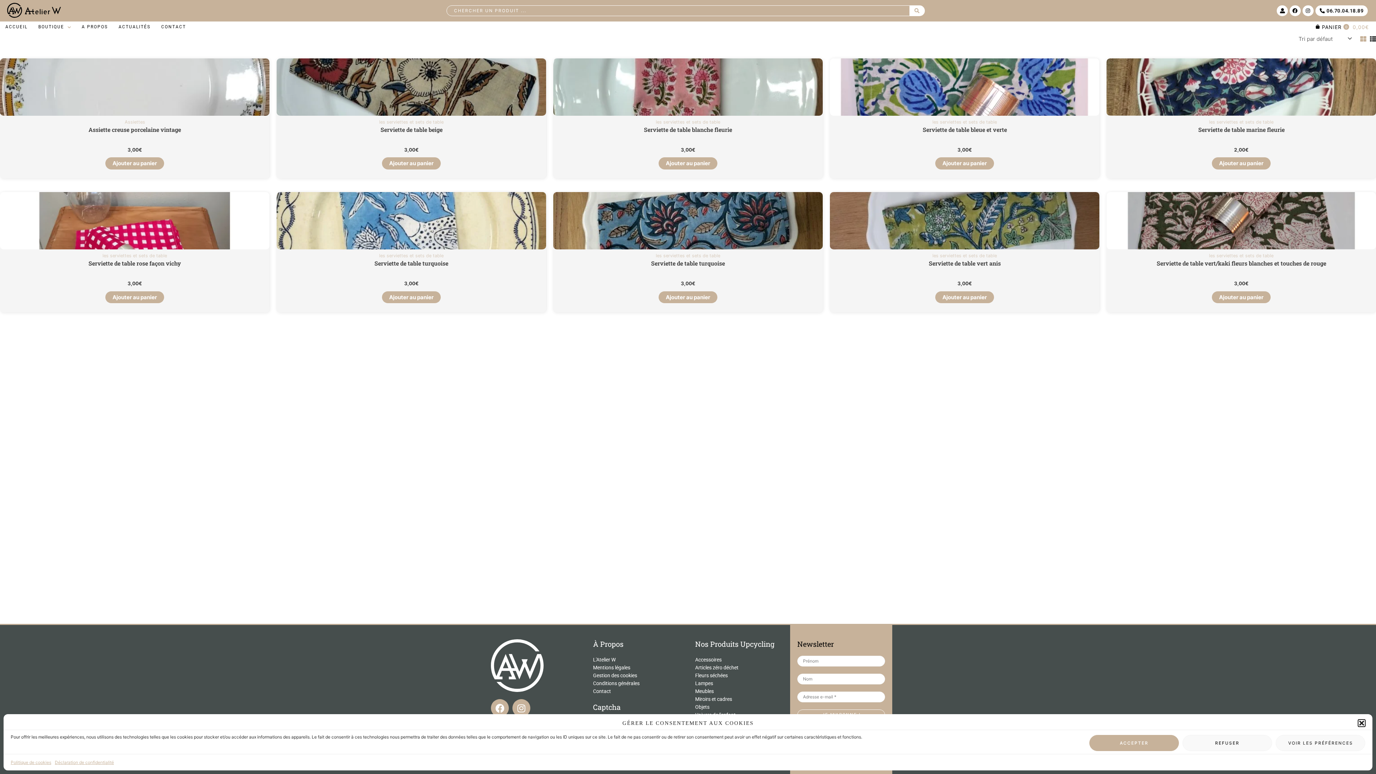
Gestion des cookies (615, 675)
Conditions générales (616, 683)
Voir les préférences (1320, 743)
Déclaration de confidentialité (84, 762)
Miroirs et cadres (713, 699)
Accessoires (708, 660)
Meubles (704, 691)
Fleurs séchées (711, 675)
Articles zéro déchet (717, 667)
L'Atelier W (604, 660)
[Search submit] (917, 10)
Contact (602, 691)
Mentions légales (611, 667)
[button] (1361, 723)
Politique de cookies (31, 762)
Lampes (704, 683)
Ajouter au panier (135, 163)
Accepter (1134, 743)
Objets (702, 707)
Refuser (1227, 743)
